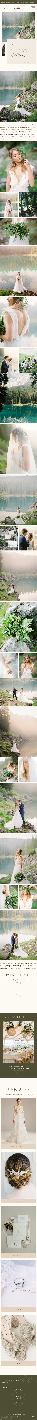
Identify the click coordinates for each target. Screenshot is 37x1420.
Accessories (18, 1201)
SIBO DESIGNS (12, 134)
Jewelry (18, 1309)
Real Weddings (10, 1058)
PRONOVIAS (23, 132)
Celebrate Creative (21, 1417)
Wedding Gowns (18, 1147)
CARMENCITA (31, 968)
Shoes (18, 1364)
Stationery (18, 1255)
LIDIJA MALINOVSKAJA (14, 966)
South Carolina (19, 1073)
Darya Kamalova (18, 980)
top (33, 1416)
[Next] (31, 1048)
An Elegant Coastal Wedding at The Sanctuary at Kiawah (19, 1067)
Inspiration (14, 44)
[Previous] (6, 1048)
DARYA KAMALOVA (21, 127)
